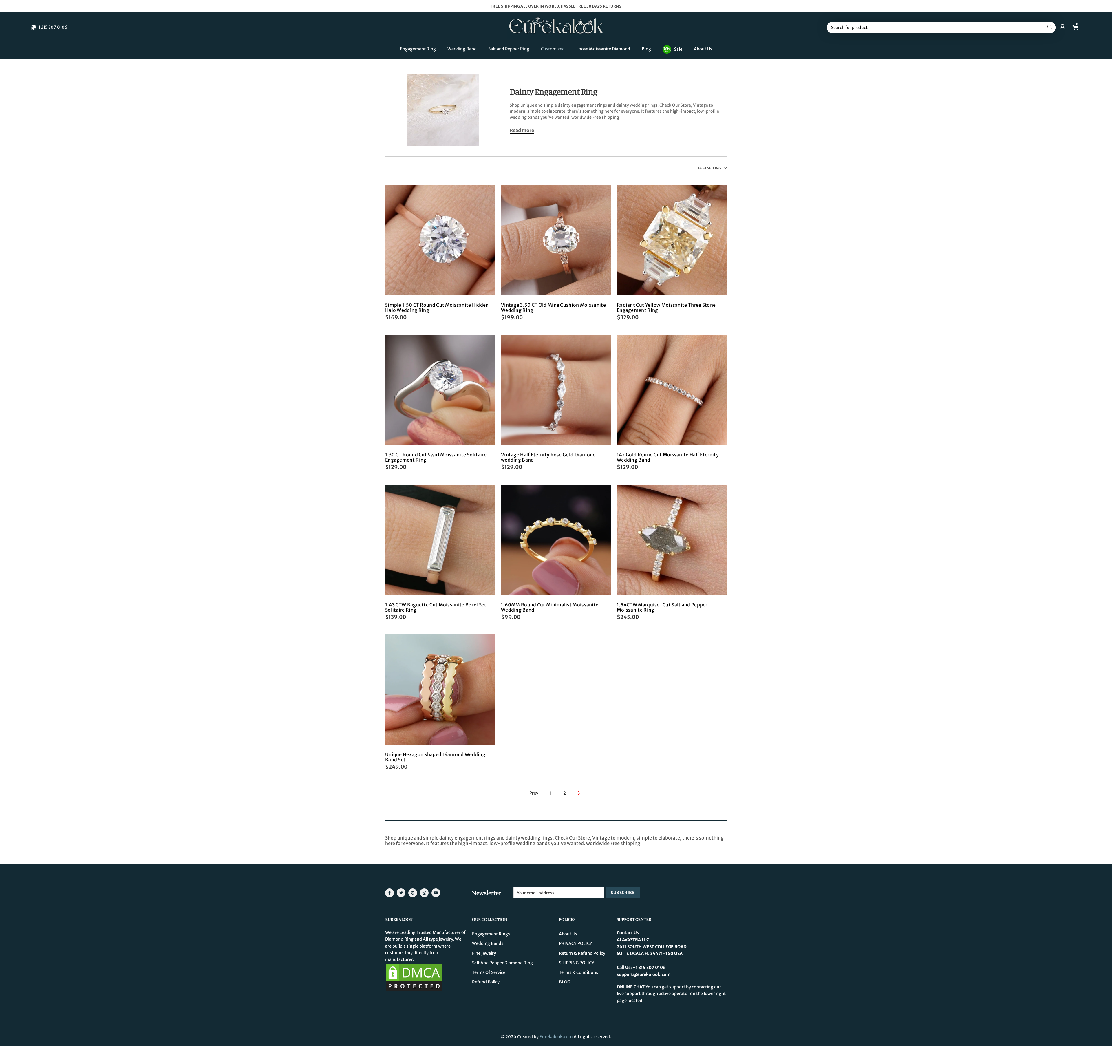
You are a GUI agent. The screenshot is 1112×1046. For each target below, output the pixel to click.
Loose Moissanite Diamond (603, 49)
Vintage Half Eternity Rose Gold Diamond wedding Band (548, 457)
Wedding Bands (487, 943)
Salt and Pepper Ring (508, 49)
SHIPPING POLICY (576, 962)
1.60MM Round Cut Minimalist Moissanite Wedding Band (549, 607)
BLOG (564, 982)
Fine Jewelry (484, 953)
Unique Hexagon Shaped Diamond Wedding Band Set (435, 757)
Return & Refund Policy (582, 953)
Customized (553, 49)
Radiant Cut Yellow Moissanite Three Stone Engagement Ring (666, 307)
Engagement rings (491, 934)
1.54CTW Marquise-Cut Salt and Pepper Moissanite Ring (662, 607)
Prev (533, 793)
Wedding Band (462, 49)
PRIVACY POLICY (575, 943)
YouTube (435, 892)
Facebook (389, 892)
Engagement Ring (418, 49)
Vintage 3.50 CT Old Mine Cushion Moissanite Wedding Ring (553, 307)
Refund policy (486, 982)
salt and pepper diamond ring (502, 962)
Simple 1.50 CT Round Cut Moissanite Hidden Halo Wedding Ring (437, 307)
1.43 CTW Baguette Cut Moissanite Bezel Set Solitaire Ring (436, 607)
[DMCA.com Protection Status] (414, 977)
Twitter (401, 892)
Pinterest (412, 892)
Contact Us (628, 932)
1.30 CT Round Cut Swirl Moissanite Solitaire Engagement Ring (436, 457)
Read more (522, 130)
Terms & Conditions (578, 972)
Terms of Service (488, 972)
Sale (678, 49)
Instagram (424, 892)
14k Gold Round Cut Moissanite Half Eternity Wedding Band (668, 457)
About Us (703, 49)
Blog (646, 49)
